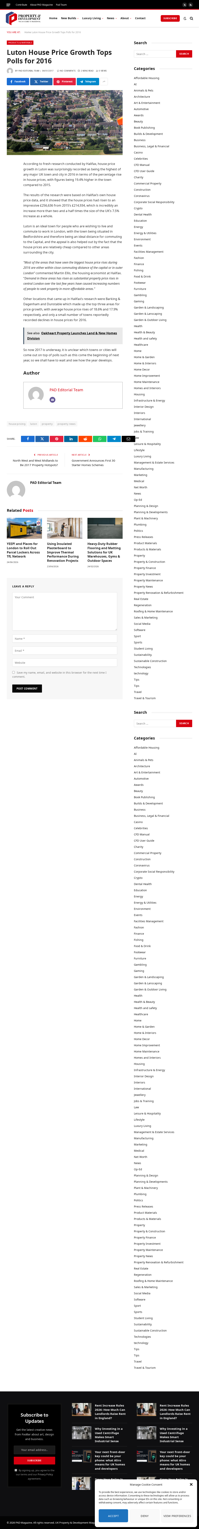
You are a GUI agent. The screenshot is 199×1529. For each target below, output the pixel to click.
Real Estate (141, 599)
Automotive (141, 109)
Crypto (138, 208)
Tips (136, 679)
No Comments (67, 70)
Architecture (142, 96)
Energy (138, 227)
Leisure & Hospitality (147, 444)
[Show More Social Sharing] (104, 81)
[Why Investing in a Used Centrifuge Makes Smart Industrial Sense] (81, 1432)
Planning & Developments (151, 512)
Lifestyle (139, 450)
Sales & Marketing (146, 617)
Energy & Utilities (145, 233)
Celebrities (141, 158)
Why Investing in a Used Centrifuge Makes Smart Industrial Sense (109, 1435)
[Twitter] (11, 184)
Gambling (140, 295)
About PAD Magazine (41, 4)
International (142, 419)
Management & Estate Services (154, 462)
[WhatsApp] (11, 214)
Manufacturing (144, 469)
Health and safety (145, 338)
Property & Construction (149, 562)
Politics (138, 531)
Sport (137, 636)
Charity (138, 177)
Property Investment (147, 574)
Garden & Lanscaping (148, 313)
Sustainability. (143, 655)
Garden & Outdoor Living (150, 320)
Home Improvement (147, 376)
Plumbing (140, 524)
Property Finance (145, 568)
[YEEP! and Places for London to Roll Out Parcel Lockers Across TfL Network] (24, 528)
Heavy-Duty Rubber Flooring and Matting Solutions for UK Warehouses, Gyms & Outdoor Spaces (104, 552)
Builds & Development (148, 134)
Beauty (138, 121)
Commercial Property (147, 183)
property (47, 424)
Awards (139, 115)
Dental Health (143, 214)
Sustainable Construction (150, 661)
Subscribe (170, 18)
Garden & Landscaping (149, 307)
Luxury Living (91, 18)
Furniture (140, 289)
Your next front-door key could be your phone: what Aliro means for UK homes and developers (110, 1460)
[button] (191, 1484)
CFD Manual (142, 165)
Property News (143, 586)
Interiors (139, 413)
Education (140, 220)
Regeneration (143, 605)
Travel (138, 692)
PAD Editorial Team (28, 70)
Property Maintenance (148, 580)
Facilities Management (148, 251)
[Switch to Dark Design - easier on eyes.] (185, 18)
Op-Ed (138, 500)
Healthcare (141, 344)
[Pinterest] (11, 204)
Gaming (139, 301)
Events (138, 245)
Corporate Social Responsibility (154, 202)
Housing (139, 394)
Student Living (143, 648)
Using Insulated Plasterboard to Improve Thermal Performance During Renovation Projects (63, 552)
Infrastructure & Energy (149, 400)
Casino (138, 152)
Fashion (139, 258)
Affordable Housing (146, 78)
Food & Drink (142, 276)
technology (141, 673)
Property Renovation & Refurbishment (158, 593)
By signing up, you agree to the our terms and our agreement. (35, 1474)
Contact (140, 18)
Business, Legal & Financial (151, 146)
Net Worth (140, 487)
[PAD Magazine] (23, 18)
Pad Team (61, 4)
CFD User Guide (144, 171)
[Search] (191, 18)
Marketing (140, 475)
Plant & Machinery (146, 518)
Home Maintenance (146, 382)
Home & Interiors (145, 363)
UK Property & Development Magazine (77, 1522)
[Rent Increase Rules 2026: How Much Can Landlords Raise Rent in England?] (81, 1409)
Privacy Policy (45, 1474)
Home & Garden (144, 357)
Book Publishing (144, 127)
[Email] (11, 224)
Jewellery (140, 425)
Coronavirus (142, 196)
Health (138, 326)
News (110, 18)
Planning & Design (146, 506)
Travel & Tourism (145, 698)
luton (33, 424)
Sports (138, 642)
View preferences (177, 1516)
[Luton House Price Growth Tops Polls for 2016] (65, 122)
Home (53, 18)
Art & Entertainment (147, 103)
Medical (139, 481)
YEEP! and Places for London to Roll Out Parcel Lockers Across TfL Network (23, 550)
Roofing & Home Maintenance (153, 611)
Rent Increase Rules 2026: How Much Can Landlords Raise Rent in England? (110, 1411)
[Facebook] (11, 174)
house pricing (17, 424)
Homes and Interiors (147, 388)
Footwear (140, 282)
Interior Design (144, 407)
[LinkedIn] (11, 194)
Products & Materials (20, 42)
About (124, 18)
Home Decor (142, 369)
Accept (113, 1516)
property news (66, 424)
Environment (142, 239)
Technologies (142, 667)
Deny (144, 1516)
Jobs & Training (144, 431)
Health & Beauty (144, 332)
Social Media (142, 624)
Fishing (138, 270)
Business (140, 140)
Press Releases (143, 537)
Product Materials (145, 543)
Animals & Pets (143, 90)
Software (139, 630)
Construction (142, 189)
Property (139, 555)
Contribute (21, 4)
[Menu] (8, 5)
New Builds (68, 18)
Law (136, 438)
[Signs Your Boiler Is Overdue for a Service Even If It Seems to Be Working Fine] (81, 1483)
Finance (139, 264)
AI (135, 84)
